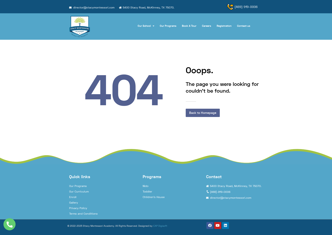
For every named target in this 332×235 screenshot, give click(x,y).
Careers (206, 26)
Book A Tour (189, 26)
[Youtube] (217, 225)
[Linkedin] (225, 225)
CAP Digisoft (160, 225)
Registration (224, 26)
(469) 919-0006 (246, 7)
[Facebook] (209, 225)
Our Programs (168, 26)
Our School (144, 26)
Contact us (243, 26)
